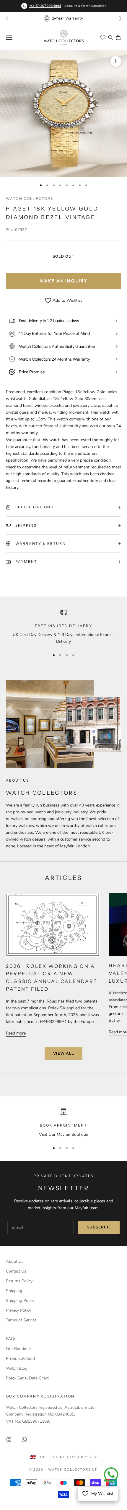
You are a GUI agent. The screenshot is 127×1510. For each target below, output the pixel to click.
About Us (15, 1261)
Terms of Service (21, 1320)
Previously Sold (20, 1358)
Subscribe (99, 1227)
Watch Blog (16, 1368)
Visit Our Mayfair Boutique (63, 1134)
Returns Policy (19, 1281)
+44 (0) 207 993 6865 (45, 6)
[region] (63, 627)
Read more (16, 1033)
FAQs (11, 1339)
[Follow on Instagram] (9, 1439)
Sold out (63, 256)
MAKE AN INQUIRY (63, 281)
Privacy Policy (18, 1310)
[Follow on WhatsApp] (24, 1439)
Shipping (14, 1291)
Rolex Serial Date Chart (27, 1378)
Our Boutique (18, 1349)
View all (63, 1053)
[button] (120, 18)
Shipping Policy (20, 1300)
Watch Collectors (29, 198)
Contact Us (16, 1271)
